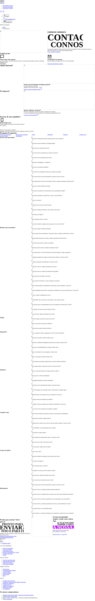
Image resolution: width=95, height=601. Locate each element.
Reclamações (19, 136)
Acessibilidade (6, 588)
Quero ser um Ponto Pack (9, 560)
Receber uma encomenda (22, 134)
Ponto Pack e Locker (8, 8)
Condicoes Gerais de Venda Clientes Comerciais (14, 582)
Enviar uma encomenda (5, 134)
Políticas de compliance (8, 583)
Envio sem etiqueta (7, 549)
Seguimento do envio (8, 5)
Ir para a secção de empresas (30, 115)
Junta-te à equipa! (7, 573)
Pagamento (50, 134)
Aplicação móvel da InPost (9, 570)
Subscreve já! (8, 536)
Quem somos (6, 569)
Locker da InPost (4, 136)
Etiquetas (65, 134)
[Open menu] (2, 1)
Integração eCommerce (8, 564)
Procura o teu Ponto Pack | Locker (11, 552)
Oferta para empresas (8, 562)
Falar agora (3, 63)
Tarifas (33, 134)
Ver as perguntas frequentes (54, 51)
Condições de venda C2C (9, 580)
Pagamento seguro (6, 543)
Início (4, 27)
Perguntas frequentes (8, 553)
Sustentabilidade (7, 571)
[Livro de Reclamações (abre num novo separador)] (49, 599)
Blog (4, 575)
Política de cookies (7, 587)
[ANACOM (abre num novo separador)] (49, 596)
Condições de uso (7, 584)
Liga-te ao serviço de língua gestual (32, 89)
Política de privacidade (8, 586)
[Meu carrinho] (1, 12)
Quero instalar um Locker (9, 561)
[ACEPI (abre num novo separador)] (49, 595)
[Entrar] (3, 12)
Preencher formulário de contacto (55, 63)
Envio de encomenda (8, 7)
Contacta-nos (6, 574)
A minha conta (82, 134)
